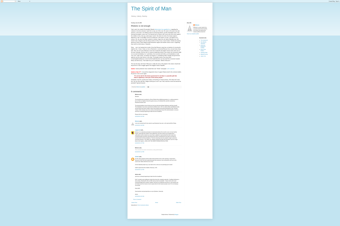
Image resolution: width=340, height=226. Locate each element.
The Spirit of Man (151, 9)
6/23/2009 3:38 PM (139, 125)
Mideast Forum (204, 54)
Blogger (176, 214)
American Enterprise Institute (203, 46)
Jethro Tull (203, 56)
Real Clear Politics (203, 50)
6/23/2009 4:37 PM (139, 143)
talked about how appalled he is (163, 29)
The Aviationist (204, 40)
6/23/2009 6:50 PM (139, 196)
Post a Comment (137, 199)
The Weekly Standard (203, 42)
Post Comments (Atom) (143, 205)
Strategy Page (204, 52)
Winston (137, 121)
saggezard (137, 130)
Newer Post (134, 202)
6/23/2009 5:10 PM (139, 151)
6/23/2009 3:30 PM (139, 116)
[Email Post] (148, 86)
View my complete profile (193, 33)
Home (156, 202)
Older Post (178, 202)
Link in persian (170, 68)
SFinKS (137, 156)
